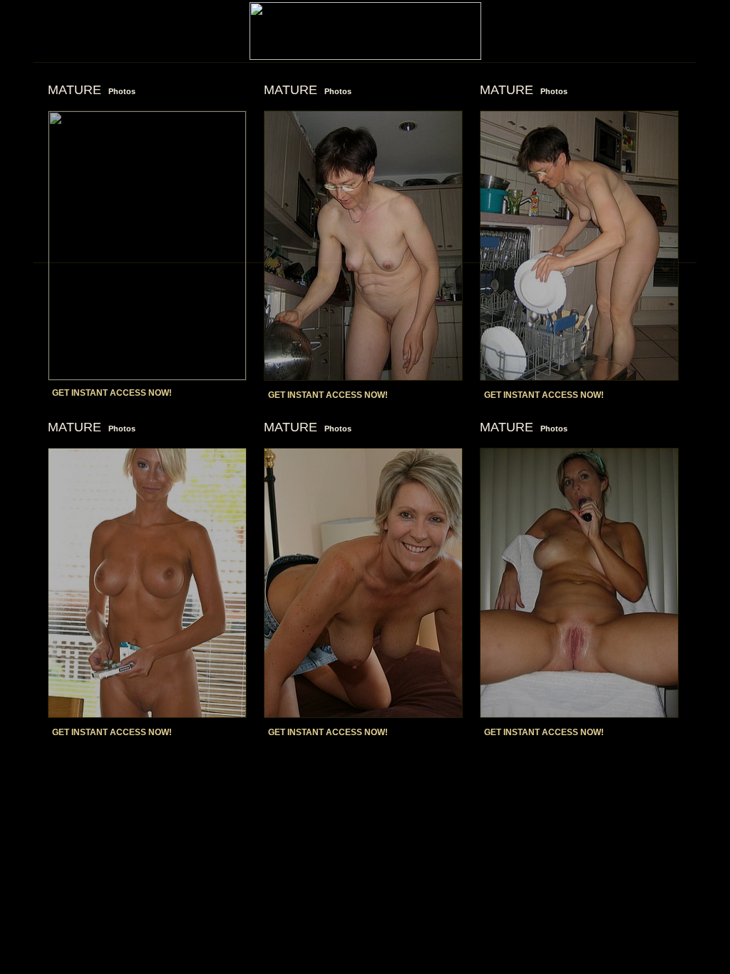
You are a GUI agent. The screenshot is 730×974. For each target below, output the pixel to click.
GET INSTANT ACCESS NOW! (112, 393)
